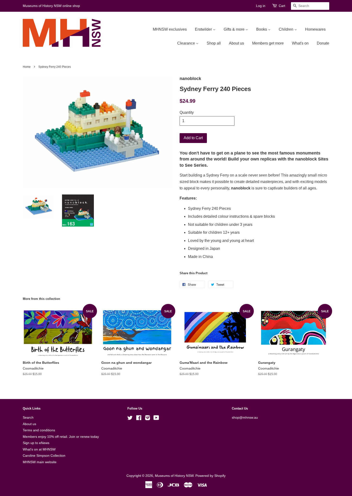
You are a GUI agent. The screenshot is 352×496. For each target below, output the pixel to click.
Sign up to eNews (36, 443)
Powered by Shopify (210, 476)
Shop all (214, 43)
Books (262, 29)
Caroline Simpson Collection (44, 455)
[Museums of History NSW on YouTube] (156, 419)
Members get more (268, 43)
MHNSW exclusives (170, 29)
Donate (323, 43)
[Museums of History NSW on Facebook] (139, 419)
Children (286, 29)
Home (27, 66)
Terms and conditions (39, 430)
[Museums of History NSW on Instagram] (147, 419)
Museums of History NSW (174, 476)
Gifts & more (234, 29)
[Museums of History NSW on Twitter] (130, 419)
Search (28, 417)
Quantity (187, 112)
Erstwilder (204, 29)
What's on (300, 43)
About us (236, 43)
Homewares (315, 29)
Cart (282, 6)
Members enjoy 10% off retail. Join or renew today (61, 437)
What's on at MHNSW (39, 449)
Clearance (186, 43)
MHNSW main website (40, 462)
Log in (260, 6)
